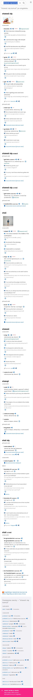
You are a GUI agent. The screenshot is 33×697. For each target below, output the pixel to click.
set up (15, 672)
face (5, 257)
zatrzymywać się (8, 337)
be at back (15, 681)
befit (11, 631)
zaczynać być (18, 195)
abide (11, 636)
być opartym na (10, 575)
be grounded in (12, 541)
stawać (5, 329)
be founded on (12, 571)
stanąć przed (8, 668)
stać (4, 213)
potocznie (22, 131)
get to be (10, 193)
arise (13, 454)
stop (5, 335)
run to (13, 662)
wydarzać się (14, 131)
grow (5, 57)
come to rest (8, 372)
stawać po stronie (7, 639)
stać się (6, 440)
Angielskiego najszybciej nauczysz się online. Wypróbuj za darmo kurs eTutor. (14, 593)
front (12, 641)
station (9, 648)
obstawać (5, 636)
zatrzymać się (12, 415)
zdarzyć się (7, 448)
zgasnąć (20, 389)
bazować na (20, 543)
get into (9, 159)
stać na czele (6, 641)
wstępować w (9, 161)
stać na (5, 662)
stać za (6, 621)
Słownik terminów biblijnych (13, 463)
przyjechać (7, 307)
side (15, 639)
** (13, 107)
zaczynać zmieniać (21, 59)
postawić (5, 616)
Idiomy (7, 494)
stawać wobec (7, 626)
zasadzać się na (10, 544)
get (12, 53)
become (6, 29)
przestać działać (13, 389)
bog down (7, 428)
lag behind (12, 675)
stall (5, 387)
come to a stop (9, 413)
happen (13, 525)
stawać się (7, 13)
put (10, 616)
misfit (10, 633)
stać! (4, 609)
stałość (5, 653)
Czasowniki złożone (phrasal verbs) (15, 125)
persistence (11, 653)
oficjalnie (25, 204)
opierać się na (9, 543)
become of (10, 469)
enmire (6, 419)
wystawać (5, 624)
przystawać (6, 631)
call (12, 368)
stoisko (4, 651)
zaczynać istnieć (8, 110)
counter (10, 651)
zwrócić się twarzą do (14, 259)
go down (7, 129)
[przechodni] (20, 81)
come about (8, 446)
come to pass (8, 461)
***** (16, 29)
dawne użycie (11, 628)
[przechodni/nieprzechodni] (11, 63)
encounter (15, 626)
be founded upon (12, 573)
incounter (5, 628)
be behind (16, 684)
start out (7, 108)
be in (5, 305)
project (11, 624)
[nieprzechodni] (25, 29)
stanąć (5, 381)
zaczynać (13, 59)
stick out (11, 665)
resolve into (11, 204)
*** (16, 129)
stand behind (13, 621)
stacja (4, 648)
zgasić (6, 391)
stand (6, 231)
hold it (8, 609)
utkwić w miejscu (8, 421)
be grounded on (12, 538)
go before (19, 668)
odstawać (5, 633)
